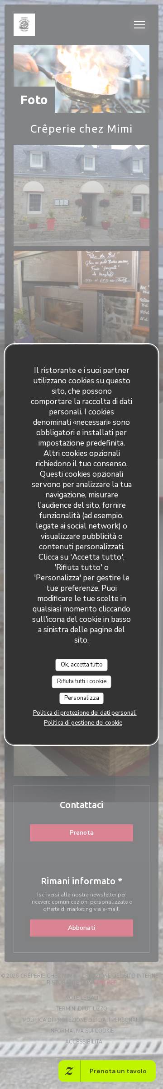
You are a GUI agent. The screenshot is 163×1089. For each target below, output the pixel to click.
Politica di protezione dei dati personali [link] (85, 713)
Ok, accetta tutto (82, 665)
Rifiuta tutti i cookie (81, 681)
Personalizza (81, 698)
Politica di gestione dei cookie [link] (83, 723)
